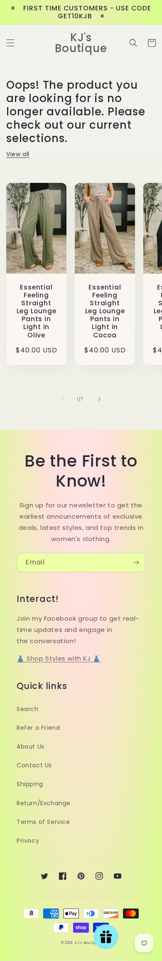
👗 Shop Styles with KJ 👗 (59, 658)
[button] (10, 43)
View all (17, 154)
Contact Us (34, 765)
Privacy (28, 840)
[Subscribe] (136, 562)
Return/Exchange (44, 803)
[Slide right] (99, 399)
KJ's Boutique (88, 942)
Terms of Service (43, 822)
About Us (30, 746)
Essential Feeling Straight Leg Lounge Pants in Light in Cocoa (105, 311)
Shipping (30, 784)
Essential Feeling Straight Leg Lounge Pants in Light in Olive (36, 311)
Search (28, 709)
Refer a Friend (38, 728)
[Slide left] (63, 399)
